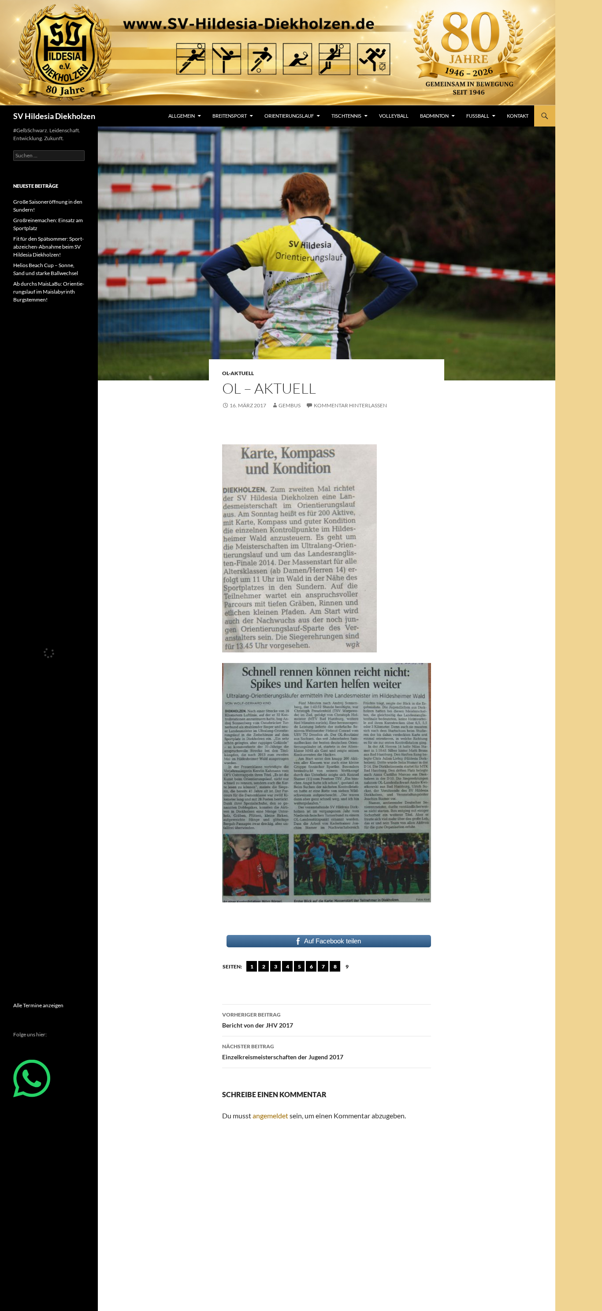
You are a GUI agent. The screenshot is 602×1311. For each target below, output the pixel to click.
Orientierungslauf (289, 116)
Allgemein (181, 116)
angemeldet (270, 1115)
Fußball (477, 116)
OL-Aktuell (238, 373)
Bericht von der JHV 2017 (257, 1020)
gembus (290, 405)
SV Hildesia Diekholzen (54, 116)
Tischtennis (346, 116)
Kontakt (517, 116)
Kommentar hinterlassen (350, 405)
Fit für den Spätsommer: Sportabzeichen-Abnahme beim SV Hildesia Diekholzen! (48, 246)
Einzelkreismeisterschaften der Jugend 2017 (282, 1052)
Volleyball (394, 116)
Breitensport (229, 116)
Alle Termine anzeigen (38, 1005)
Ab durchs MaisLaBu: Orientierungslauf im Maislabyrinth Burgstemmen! (48, 291)
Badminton (434, 116)
